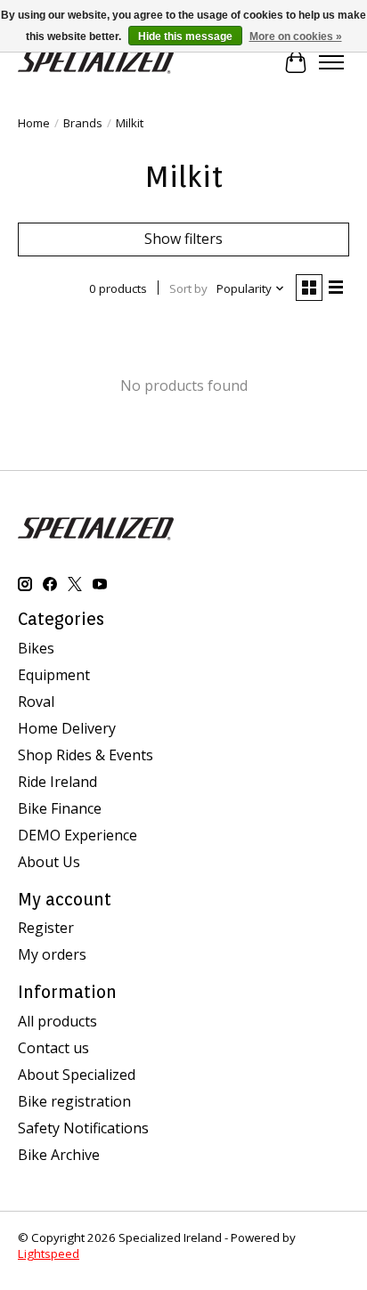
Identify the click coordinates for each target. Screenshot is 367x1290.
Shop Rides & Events (85, 755)
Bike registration (74, 1101)
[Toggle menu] (331, 62)
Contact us (53, 1048)
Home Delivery (67, 728)
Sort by (188, 288)
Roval (36, 701)
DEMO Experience (77, 835)
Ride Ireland (57, 781)
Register (46, 927)
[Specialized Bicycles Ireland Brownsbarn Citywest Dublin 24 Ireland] (96, 62)
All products (57, 1021)
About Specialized (76, 1074)
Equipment (54, 675)
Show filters (183, 238)
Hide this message (185, 36)
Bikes (36, 648)
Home (34, 123)
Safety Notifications (83, 1128)
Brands (82, 123)
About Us (49, 862)
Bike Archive (59, 1154)
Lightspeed (48, 1253)
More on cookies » (295, 36)
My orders (52, 954)
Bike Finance (60, 808)
